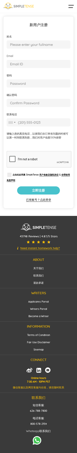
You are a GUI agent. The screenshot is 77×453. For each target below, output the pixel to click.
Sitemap (39, 349)
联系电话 (12, 114)
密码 (9, 75)
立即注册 (38, 190)
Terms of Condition (38, 335)
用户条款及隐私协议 (49, 174)
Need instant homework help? (40, 248)
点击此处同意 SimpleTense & (38, 177)
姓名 (9, 36)
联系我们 (38, 275)
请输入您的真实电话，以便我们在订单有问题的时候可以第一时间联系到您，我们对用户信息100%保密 (37, 135)
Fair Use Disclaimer (38, 342)
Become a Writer (38, 316)
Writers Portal (38, 309)
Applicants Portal (38, 301)
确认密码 (12, 95)
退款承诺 (38, 283)
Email (10, 56)
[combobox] (12, 122)
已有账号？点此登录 (38, 199)
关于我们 (38, 268)
